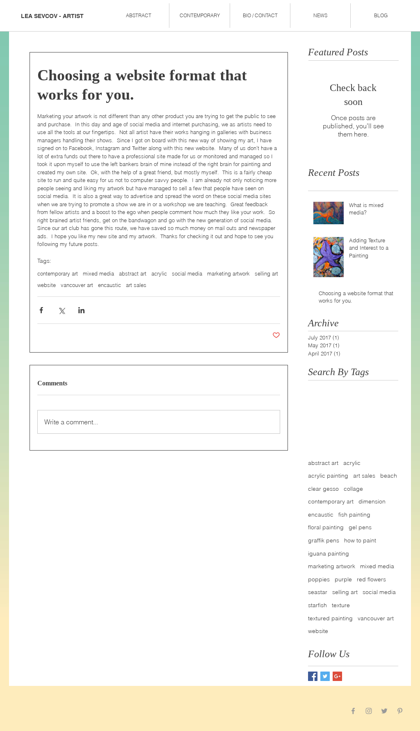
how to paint (360, 540)
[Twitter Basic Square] (325, 676)
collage (353, 488)
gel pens (360, 527)
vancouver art (77, 285)
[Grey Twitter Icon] (384, 711)
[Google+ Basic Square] (337, 676)
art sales (136, 285)
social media (187, 273)
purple (343, 579)
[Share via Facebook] (41, 310)
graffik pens (323, 540)
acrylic (159, 273)
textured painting (330, 618)
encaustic (109, 285)
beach (388, 475)
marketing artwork (228, 273)
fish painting (354, 514)
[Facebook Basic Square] (312, 676)
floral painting (326, 527)
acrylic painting (328, 475)
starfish (317, 605)
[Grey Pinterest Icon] (400, 711)
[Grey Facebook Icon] (353, 711)
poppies (319, 579)
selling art (266, 273)
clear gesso (323, 488)
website (46, 285)
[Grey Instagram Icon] (369, 711)
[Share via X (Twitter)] (61, 310)
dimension (372, 501)
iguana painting (328, 553)
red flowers (371, 579)
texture (341, 605)
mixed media (98, 273)
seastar (317, 592)
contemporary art (57, 273)
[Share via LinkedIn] (81, 310)
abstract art (132, 273)
